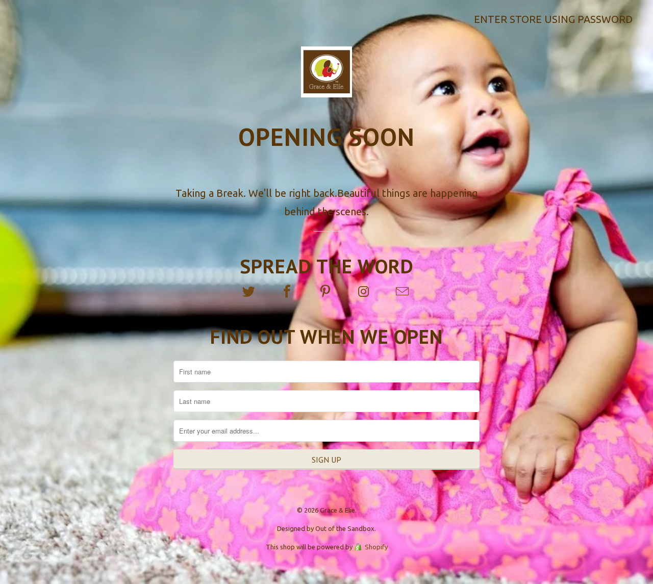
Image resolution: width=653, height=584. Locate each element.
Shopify (376, 546)
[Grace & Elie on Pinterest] (326, 292)
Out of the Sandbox (344, 528)
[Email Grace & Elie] (403, 292)
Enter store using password (553, 19)
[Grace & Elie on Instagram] (364, 292)
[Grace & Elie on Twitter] (249, 292)
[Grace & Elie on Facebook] (288, 292)
